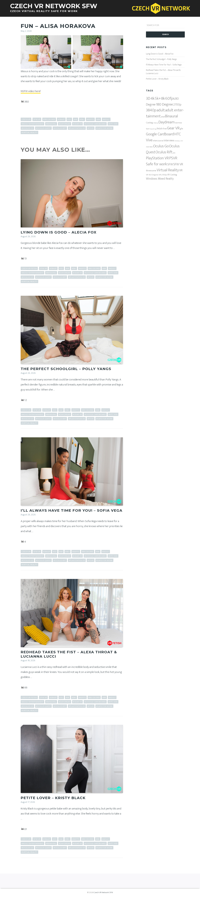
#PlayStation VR (77, 128)
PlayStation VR (157, 158)
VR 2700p (163, 174)
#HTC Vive (113, 124)
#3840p (61, 119)
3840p (151, 110)
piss (174, 152)
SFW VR (36, 119)
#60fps (90, 119)
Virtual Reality (168, 170)
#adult (106, 119)
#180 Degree (49, 119)
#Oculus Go (27, 128)
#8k (98, 119)
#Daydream (64, 124)
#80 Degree (94, 268)
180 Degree (164, 104)
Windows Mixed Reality (160, 178)
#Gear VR (77, 124)
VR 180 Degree (152, 174)
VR (180, 170)
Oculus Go (161, 146)
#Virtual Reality (29, 133)
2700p (177, 104)
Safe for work (156, 164)
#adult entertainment (32, 124)
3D (148, 98)
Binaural (171, 116)
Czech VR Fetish (29, 268)
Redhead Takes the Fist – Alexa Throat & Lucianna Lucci (69, 654)
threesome (151, 171)
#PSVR (90, 128)
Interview (169, 140)
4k (153, 98)
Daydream (167, 122)
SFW (170, 164)
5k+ (158, 98)
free (165, 129)
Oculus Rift (164, 152)
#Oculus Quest (43, 128)
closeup (155, 123)
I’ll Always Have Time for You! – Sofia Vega (71, 510)
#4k (75, 119)
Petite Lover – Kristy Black (53, 798)
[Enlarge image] (67, 38)
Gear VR (173, 128)
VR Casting (172, 175)
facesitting (153, 129)
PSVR (173, 158)
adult (161, 110)
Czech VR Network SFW (103, 892)
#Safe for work (104, 128)
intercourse (158, 141)
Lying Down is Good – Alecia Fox (58, 232)
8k (163, 98)
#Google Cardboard (95, 124)
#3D (69, 119)
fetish (159, 129)
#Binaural (51, 124)
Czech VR (25, 119)
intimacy (177, 141)
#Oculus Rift (59, 128)
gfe (181, 129)
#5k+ (82, 119)
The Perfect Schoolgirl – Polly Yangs (66, 369)
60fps (170, 98)
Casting (149, 123)
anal (163, 117)
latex (151, 146)
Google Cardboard (160, 134)
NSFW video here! (31, 91)
